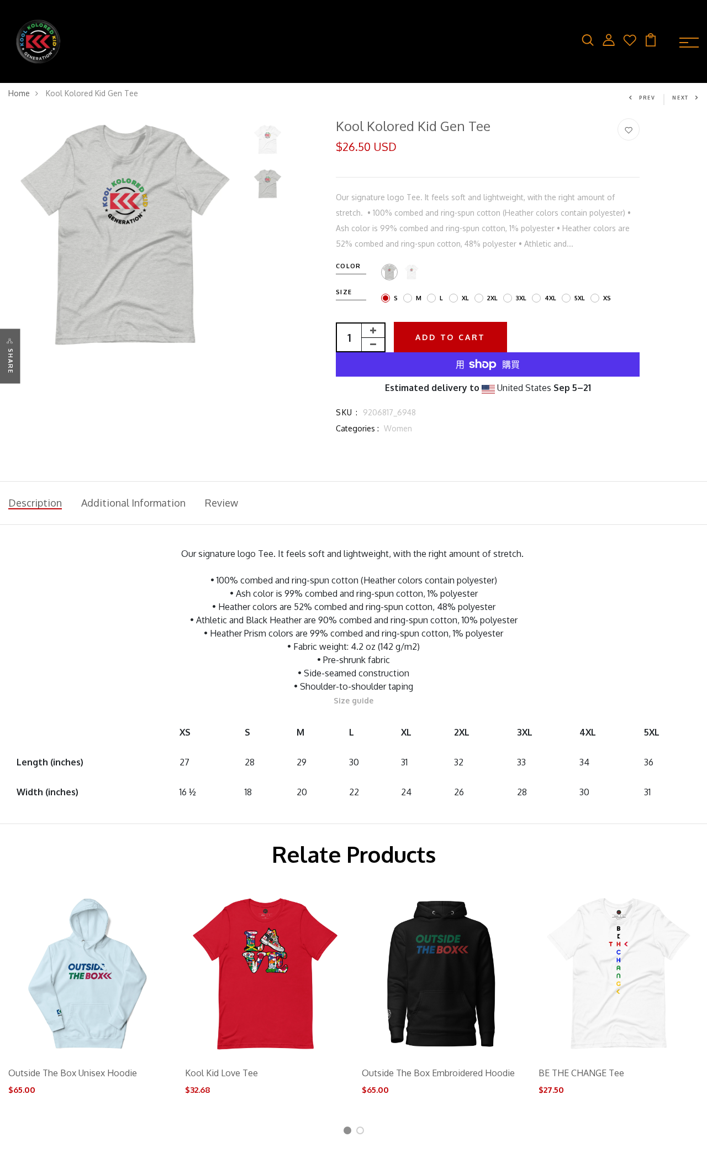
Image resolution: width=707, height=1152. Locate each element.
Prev (647, 98)
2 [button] (362, 1132)
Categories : (357, 428)
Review (221, 503)
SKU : (347, 412)
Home (19, 93)
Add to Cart (450, 337)
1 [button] (348, 1132)
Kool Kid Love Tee (221, 1072)
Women (398, 428)
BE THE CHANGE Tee (581, 1072)
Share (10, 361)
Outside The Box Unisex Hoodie (72, 1072)
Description (35, 503)
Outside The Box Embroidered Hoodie (438, 1072)
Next (680, 98)
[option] (125, 235)
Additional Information (133, 503)
